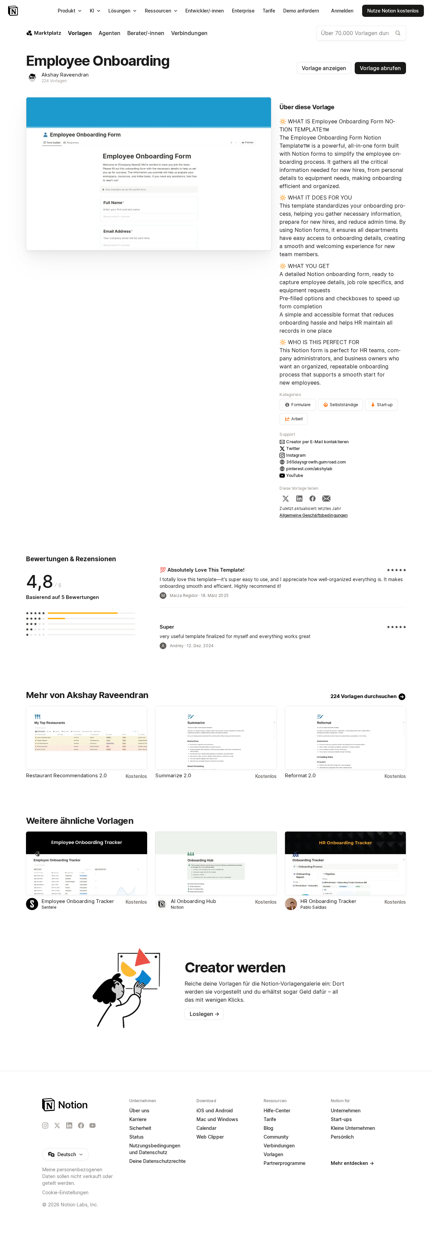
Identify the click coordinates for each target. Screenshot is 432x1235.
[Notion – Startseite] (13, 11)
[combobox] (361, 33)
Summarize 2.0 (173, 775)
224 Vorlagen (54, 80)
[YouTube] (92, 1125)
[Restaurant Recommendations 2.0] (86, 738)
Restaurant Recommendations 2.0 (66, 775)
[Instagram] (45, 1125)
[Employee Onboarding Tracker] (86, 863)
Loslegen (204, 1014)
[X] (285, 498)
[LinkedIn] (299, 498)
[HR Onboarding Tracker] (345, 863)
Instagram (296, 455)
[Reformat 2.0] (345, 738)
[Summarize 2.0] (215, 738)
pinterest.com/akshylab (309, 468)
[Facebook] (312, 498)
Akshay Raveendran (65, 74)
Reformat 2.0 (300, 775)
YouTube (294, 475)
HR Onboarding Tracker (328, 901)
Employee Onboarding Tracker (78, 901)
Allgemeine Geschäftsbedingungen (313, 515)
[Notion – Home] (65, 1104)
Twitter (293, 448)
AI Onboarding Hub (193, 901)
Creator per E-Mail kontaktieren (317, 441)
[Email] (326, 498)
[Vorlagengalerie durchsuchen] (398, 33)
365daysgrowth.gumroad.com (316, 461)
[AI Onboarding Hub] (215, 863)
